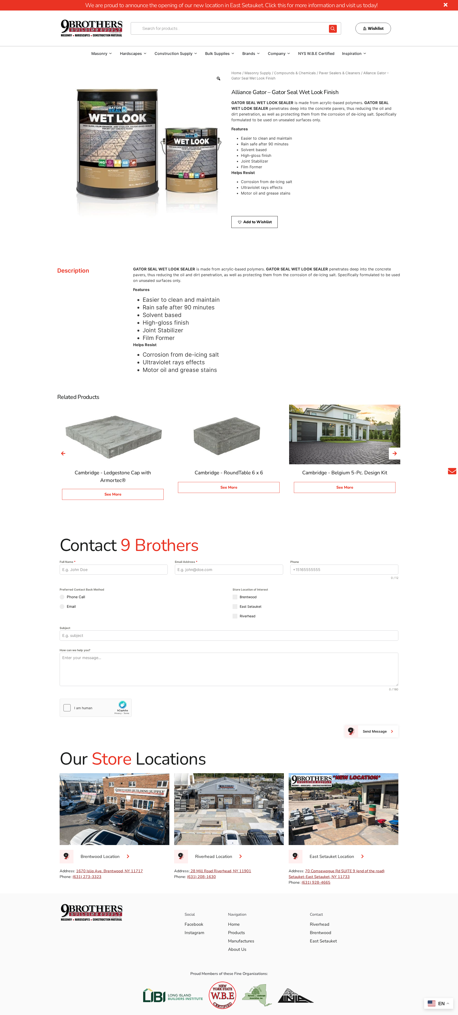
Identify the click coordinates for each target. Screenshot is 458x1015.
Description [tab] (73, 270)
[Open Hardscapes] (145, 53)
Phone (294, 562)
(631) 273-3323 (87, 876)
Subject (65, 628)
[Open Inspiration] (365, 53)
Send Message (375, 731)
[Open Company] (289, 53)
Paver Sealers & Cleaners (339, 73)
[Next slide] (395, 454)
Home (236, 73)
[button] (254, 222)
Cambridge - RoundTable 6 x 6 (229, 472)
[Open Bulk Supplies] (233, 53)
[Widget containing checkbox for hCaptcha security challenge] (96, 708)
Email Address (186, 562)
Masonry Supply (258, 73)
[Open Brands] (258, 53)
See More (112, 494)
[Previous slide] (63, 454)
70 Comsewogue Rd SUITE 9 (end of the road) (345, 871)
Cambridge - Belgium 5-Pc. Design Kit (344, 472)
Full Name (68, 562)
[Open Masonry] (110, 53)
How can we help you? (75, 650)
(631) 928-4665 (316, 882)
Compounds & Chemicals (295, 73)
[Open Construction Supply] (196, 53)
